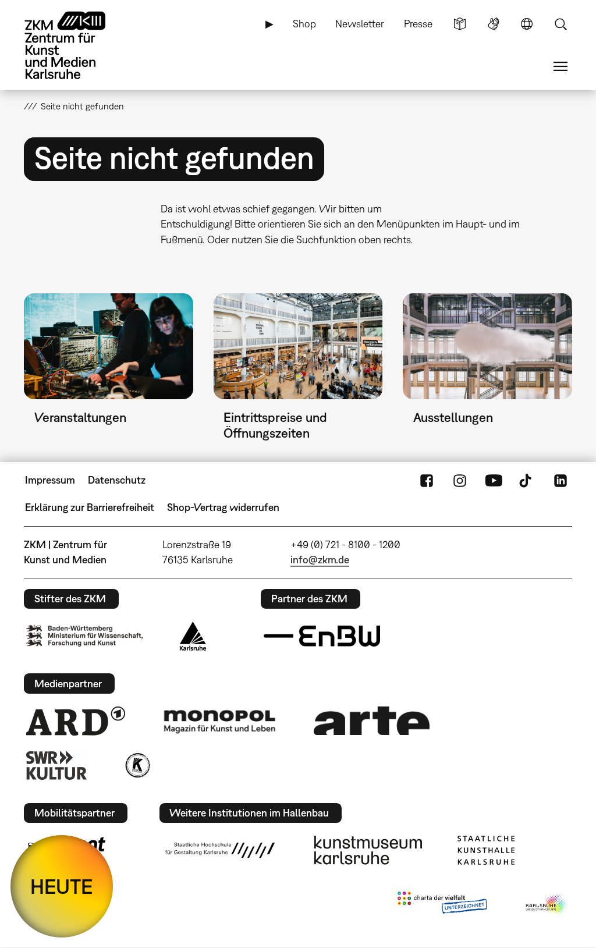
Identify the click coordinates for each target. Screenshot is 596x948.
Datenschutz (117, 480)
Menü (560, 66)
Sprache (526, 23)
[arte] (372, 720)
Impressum (50, 480)
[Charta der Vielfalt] (442, 904)
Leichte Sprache (459, 23)
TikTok (526, 480)
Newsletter (359, 23)
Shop (304, 23)
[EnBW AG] (322, 636)
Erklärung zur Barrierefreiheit (89, 507)
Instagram (459, 480)
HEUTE (61, 886)
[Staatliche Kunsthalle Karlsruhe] (486, 850)
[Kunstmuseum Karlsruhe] (368, 850)
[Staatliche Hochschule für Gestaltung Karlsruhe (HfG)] (220, 850)
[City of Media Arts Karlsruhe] (546, 904)
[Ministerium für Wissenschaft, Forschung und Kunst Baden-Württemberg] (84, 636)
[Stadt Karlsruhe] (193, 636)
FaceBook (426, 480)
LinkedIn (560, 480)
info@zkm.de (319, 559)
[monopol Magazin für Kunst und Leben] (219, 721)
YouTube (493, 480)
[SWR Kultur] (56, 765)
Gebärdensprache (493, 23)
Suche (560, 23)
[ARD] (75, 721)
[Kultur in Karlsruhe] (136, 765)
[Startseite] (76, 45)
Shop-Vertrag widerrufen (223, 507)
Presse (418, 23)
